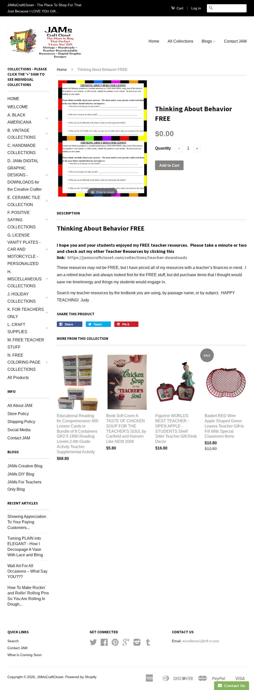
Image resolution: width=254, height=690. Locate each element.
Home (154, 41)
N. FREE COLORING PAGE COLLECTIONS (23, 362)
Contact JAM (235, 41)
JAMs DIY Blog (20, 474)
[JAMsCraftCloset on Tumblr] (148, 644)
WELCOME (17, 107)
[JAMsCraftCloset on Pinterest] (115, 644)
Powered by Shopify (80, 677)
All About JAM (19, 405)
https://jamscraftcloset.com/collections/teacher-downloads (127, 257)
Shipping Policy (21, 422)
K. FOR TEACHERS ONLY (25, 313)
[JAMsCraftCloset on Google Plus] (126, 644)
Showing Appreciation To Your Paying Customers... (26, 522)
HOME (13, 99)
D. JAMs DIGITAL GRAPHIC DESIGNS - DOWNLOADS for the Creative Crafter (24, 175)
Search (13, 641)
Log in (196, 8)
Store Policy (18, 414)
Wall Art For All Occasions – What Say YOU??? (27, 571)
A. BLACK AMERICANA (19, 118)
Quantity (163, 148)
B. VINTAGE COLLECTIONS (21, 134)
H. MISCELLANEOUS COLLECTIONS (24, 279)
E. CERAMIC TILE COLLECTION (23, 201)
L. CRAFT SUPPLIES (17, 328)
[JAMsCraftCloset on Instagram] (137, 644)
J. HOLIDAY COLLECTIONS (21, 297)
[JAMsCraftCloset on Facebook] (104, 644)
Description (68, 213)
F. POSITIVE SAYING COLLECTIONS (21, 220)
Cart (179, 8)
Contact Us (233, 686)
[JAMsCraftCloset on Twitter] (93, 644)
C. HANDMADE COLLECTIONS (21, 149)
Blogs (207, 41)
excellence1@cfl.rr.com (201, 641)
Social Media (19, 430)
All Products (18, 377)
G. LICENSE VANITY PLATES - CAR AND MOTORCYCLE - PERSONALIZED (23, 249)
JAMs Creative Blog (24, 466)
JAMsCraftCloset (50, 677)
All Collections (180, 41)
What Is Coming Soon (24, 655)
